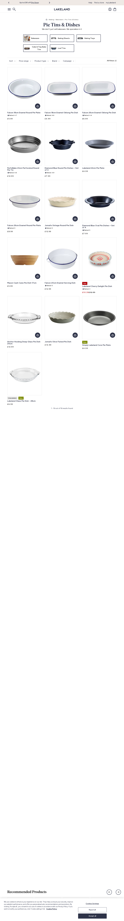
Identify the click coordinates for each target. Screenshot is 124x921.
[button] (10, 2)
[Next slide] (118, 892)
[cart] (115, 9)
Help (90, 3)
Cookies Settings (92, 904)
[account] (110, 9)
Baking (51, 19)
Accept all (92, 916)
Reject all (92, 910)
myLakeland (111, 3)
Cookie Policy (51, 909)
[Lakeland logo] (62, 9)
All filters (110, 61)
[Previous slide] (109, 892)
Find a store (99, 3)
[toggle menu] (9, 9)
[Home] (46, 20)
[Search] (14, 9)
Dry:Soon (35, 3)
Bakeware (59, 19)
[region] (62, 909)
